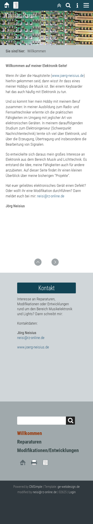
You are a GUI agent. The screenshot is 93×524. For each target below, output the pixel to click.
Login (72, 492)
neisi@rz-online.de (50, 196)
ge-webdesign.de (69, 487)
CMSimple (35, 487)
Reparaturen (29, 442)
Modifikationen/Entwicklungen (48, 450)
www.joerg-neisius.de (68, 75)
